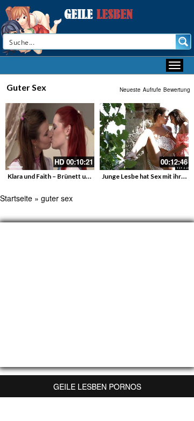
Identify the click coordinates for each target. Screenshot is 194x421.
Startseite (16, 198)
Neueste (130, 89)
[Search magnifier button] (183, 41)
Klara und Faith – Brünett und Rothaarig (66, 176)
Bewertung (176, 89)
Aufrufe (152, 89)
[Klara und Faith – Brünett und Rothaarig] (49, 136)
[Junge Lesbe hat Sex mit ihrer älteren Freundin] (144, 136)
